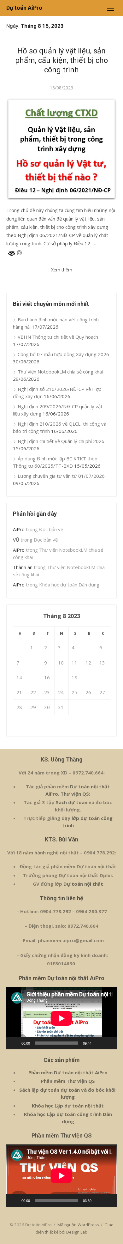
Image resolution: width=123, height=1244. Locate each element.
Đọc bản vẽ (51, 529)
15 (33, 677)
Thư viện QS (75, 794)
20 (102, 677)
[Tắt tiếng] (98, 1043)
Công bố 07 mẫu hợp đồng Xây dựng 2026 (63, 354)
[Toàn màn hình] (108, 1043)
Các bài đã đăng (61, 39)
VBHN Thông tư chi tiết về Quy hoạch (58, 337)
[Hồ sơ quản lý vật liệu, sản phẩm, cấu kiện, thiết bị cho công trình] (61, 149)
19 (88, 677)
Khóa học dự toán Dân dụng (69, 584)
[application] (61, 1018)
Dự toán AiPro (24, 7)
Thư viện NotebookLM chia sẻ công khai (60, 371)
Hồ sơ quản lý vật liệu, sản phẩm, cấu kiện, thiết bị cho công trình (61, 60)
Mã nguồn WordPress (78, 1225)
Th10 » (36, 725)
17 (61, 677)
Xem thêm (61, 270)
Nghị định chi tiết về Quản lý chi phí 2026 (61, 441)
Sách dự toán (71, 802)
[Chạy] (14, 1043)
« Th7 (19, 725)
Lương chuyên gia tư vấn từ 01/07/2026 (61, 476)
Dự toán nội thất (83, 884)
